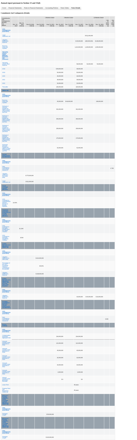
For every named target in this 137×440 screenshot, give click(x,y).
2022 (3, 83)
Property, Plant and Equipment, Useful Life (6, 390)
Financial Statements (15, 8)
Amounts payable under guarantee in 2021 (6, 365)
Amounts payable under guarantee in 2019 (6, 350)
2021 (3, 79)
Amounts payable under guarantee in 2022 (6, 372)
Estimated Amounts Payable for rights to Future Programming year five (6, 147)
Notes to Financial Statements (33, 8)
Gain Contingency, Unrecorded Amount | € (5, 168)
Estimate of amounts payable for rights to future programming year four (6, 138)
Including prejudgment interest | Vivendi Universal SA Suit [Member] (6, 304)
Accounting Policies (51, 8)
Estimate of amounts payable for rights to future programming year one (6, 109)
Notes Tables (65, 8)
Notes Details (75, 8)
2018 (3, 68)
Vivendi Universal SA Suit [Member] (6, 155)
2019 (3, 72)
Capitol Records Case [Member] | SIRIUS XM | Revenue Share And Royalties (6, 282)
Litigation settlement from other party (5, 175)
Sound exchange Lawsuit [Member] (5, 187)
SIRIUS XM (5, 90)
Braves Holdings (4, 325)
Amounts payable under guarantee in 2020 (6, 357)
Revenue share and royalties (5, 47)
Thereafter (5, 87)
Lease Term (5, 384)
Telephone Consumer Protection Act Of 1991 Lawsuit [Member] (6, 213)
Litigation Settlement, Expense (5, 41)
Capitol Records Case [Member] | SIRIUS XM (6, 245)
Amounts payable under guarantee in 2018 (6, 343)
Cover (4, 8)
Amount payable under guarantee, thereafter (6, 379)
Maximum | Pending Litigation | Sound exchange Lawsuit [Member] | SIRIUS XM (5, 423)
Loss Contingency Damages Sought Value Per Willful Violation (6, 228)
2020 (3, 76)
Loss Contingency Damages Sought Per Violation (5, 238)
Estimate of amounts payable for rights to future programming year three (6, 128)
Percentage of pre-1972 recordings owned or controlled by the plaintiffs (6, 266)
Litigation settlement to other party (5, 258)
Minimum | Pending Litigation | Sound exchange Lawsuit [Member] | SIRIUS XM (5, 400)
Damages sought (5, 414)
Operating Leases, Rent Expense (6, 64)
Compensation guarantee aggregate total (6, 336)
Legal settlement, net (6, 35)
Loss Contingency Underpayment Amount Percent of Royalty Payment (6, 202)
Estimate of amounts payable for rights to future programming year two (6, 119)
